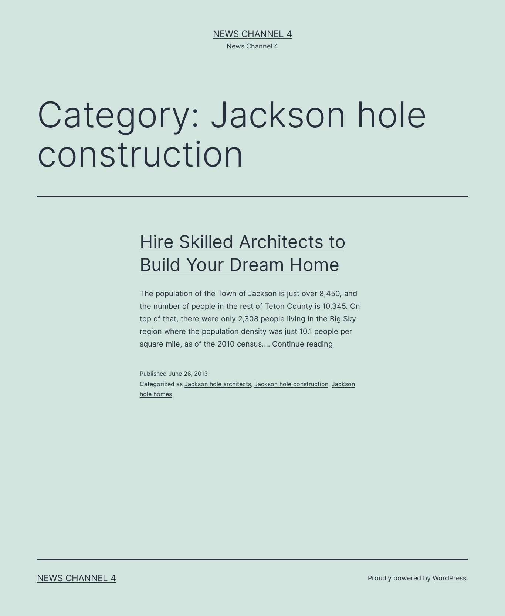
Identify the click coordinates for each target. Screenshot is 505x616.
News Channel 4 (252, 34)
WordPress (449, 578)
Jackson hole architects (217, 384)
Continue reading (302, 343)
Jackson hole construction (291, 384)
